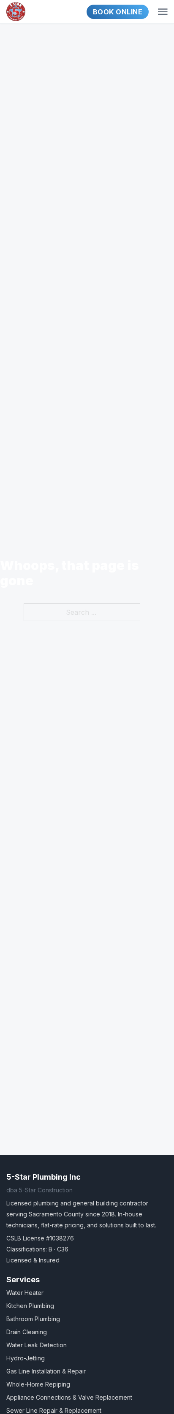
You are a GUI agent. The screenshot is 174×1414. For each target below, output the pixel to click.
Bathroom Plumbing (33, 1318)
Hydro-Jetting (25, 1358)
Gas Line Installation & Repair (46, 1371)
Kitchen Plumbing (30, 1305)
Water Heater (25, 1292)
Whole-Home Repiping (38, 1384)
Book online (118, 12)
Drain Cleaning (26, 1331)
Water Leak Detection (36, 1345)
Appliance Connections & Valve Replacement (69, 1397)
